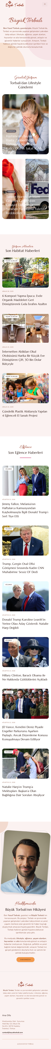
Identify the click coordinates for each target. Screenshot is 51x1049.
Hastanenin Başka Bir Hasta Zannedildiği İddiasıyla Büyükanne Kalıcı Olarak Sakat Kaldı (24, 142)
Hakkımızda (25, 959)
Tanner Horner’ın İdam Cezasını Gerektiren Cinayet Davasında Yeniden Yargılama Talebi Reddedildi (25, 205)
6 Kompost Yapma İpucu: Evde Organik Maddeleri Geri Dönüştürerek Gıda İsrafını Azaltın (24, 300)
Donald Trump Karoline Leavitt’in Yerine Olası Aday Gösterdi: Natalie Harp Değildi (25, 624)
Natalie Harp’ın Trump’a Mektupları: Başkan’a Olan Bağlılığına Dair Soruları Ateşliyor (23, 791)
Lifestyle (11, 131)
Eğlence (9, 469)
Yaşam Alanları (12, 261)
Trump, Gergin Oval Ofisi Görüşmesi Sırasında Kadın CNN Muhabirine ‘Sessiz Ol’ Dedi (23, 568)
